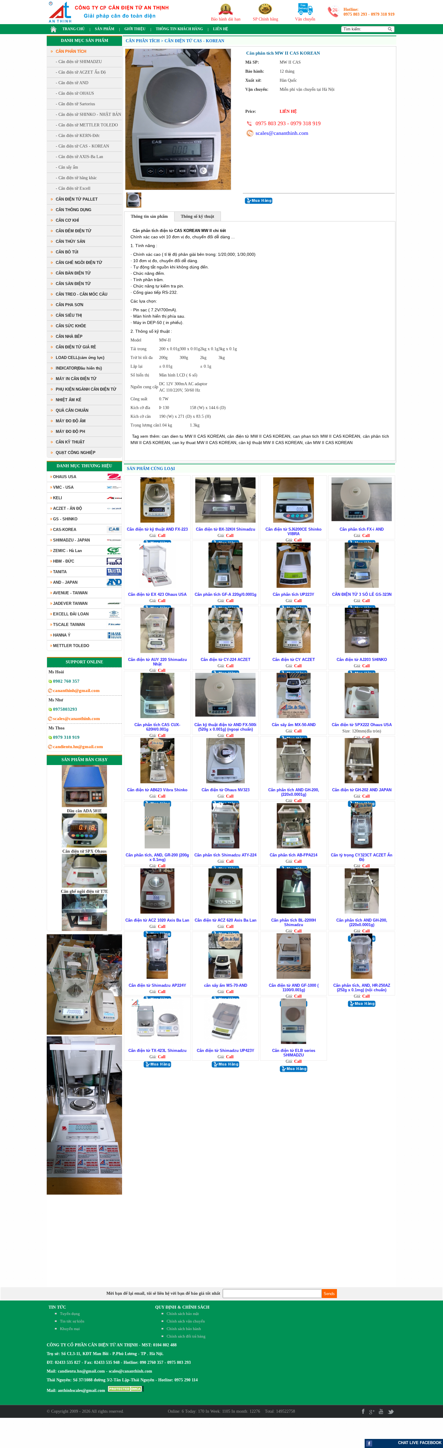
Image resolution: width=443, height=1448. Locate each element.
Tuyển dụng (70, 1313)
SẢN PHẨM (104, 29)
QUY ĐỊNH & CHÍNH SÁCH (182, 1307)
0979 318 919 (382, 14)
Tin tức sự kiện (72, 1321)
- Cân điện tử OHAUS (75, 93)
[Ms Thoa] (50, 738)
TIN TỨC (57, 1307)
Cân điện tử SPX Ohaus (84, 827)
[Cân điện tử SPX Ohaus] (84, 862)
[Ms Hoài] (50, 682)
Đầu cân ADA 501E (84, 787)
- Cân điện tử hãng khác (76, 178)
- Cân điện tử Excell (73, 188)
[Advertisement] (407, 1433)
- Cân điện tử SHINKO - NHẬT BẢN (88, 114)
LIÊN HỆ (220, 29)
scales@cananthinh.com (282, 133)
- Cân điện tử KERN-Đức (78, 135)
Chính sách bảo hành (184, 1328)
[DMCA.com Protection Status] (126, 1390)
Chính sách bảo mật (183, 1313)
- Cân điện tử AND (72, 83)
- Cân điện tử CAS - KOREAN (82, 146)
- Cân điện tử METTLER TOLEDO (87, 125)
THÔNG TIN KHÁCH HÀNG (179, 29)
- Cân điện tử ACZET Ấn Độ (81, 72)
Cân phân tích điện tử (153, 230)
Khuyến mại (70, 1328)
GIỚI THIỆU (135, 29)
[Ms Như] (50, 710)
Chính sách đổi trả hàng (186, 1336)
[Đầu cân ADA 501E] (84, 822)
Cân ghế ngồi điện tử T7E (84, 867)
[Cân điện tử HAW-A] (84, 782)
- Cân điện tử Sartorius (75, 104)
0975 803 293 (355, 14)
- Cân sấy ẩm (67, 167)
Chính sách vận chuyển (186, 1321)
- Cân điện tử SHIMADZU (79, 61)
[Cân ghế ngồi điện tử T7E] (84, 929)
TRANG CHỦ (73, 29)
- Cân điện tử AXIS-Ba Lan (79, 156)
